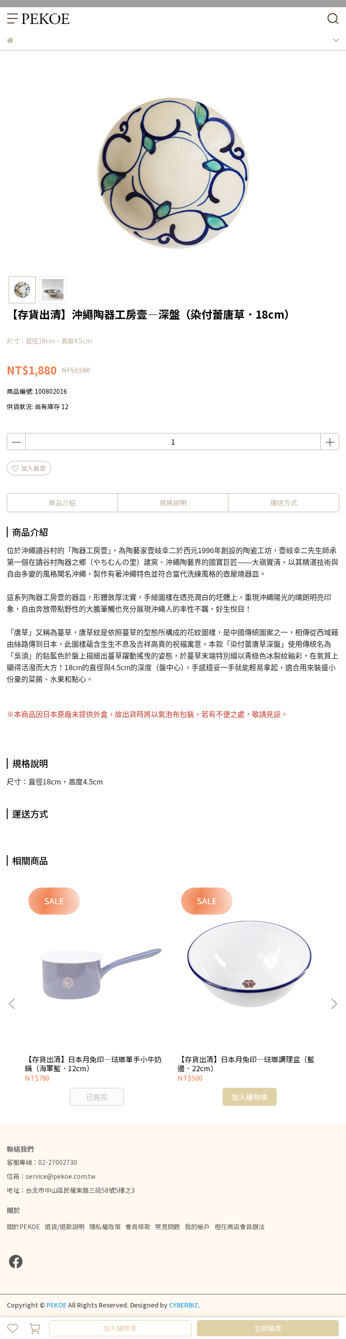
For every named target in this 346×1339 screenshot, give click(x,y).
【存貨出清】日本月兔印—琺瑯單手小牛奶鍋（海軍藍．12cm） (93, 1064)
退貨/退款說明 (65, 1226)
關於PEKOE (23, 1226)
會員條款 (137, 1226)
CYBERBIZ (183, 1304)
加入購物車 (120, 1328)
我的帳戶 (197, 1226)
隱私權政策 (105, 1226)
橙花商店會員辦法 (239, 1226)
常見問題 (167, 1226)
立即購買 (267, 1328)
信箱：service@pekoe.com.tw (51, 1176)
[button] (333, 1003)
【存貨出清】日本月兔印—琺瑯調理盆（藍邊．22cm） (246, 1064)
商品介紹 (62, 502)
